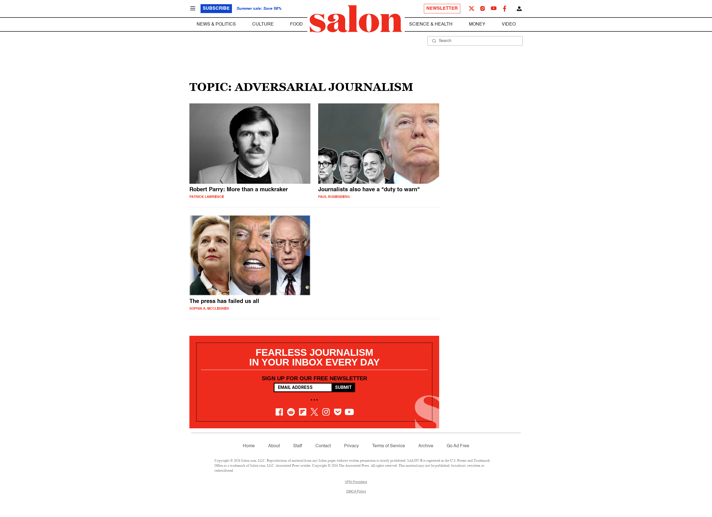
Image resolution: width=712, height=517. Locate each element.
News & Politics (216, 24)
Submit (343, 387)
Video (509, 24)
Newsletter (442, 8)
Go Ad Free (458, 446)
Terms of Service (388, 446)
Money (477, 24)
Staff (297, 446)
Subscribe (216, 8)
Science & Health (431, 24)
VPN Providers (356, 482)
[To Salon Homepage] (356, 19)
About (274, 446)
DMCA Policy (356, 491)
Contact (323, 446)
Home (249, 446)
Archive (425, 446)
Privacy (351, 446)
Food (296, 24)
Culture (263, 24)
